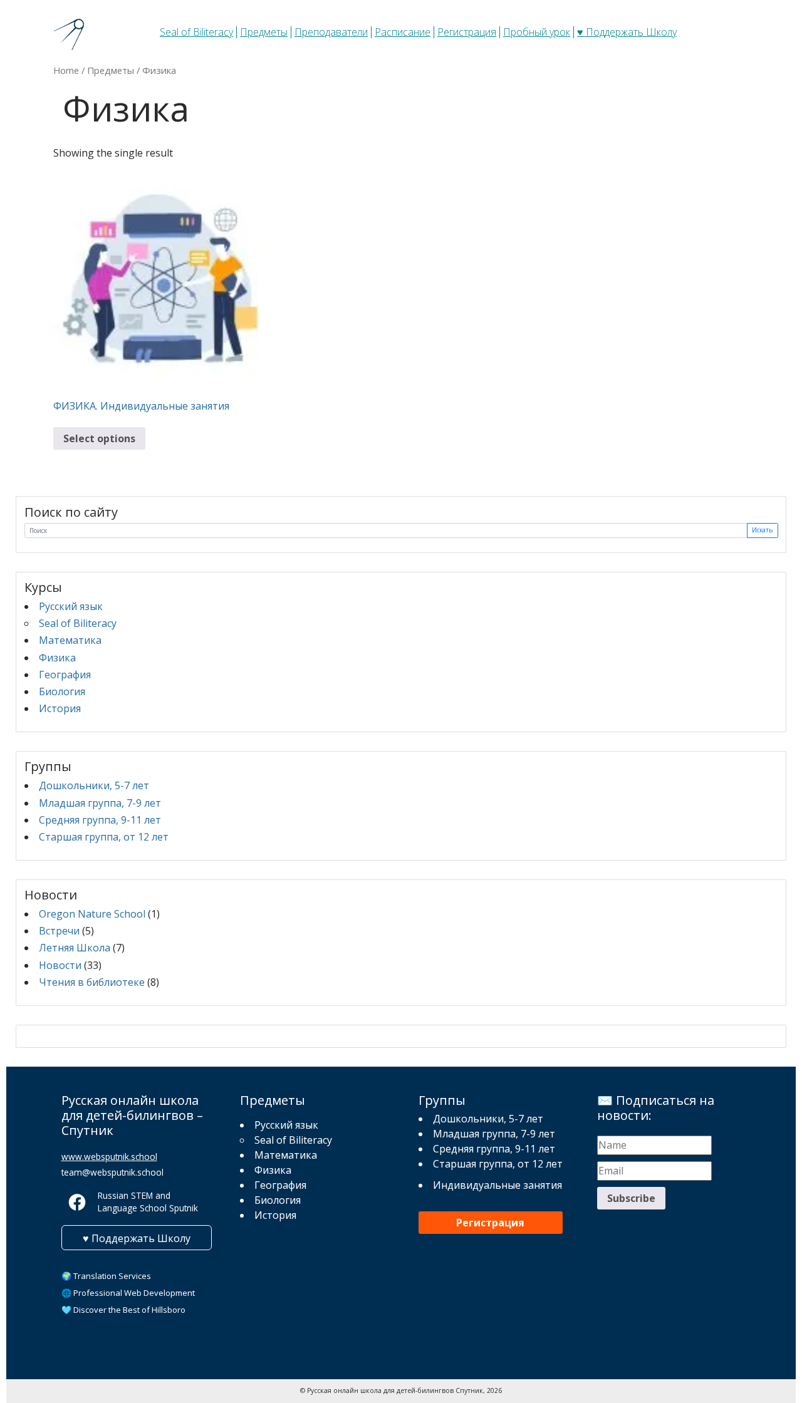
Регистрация (466, 32)
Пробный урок (536, 32)
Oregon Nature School (92, 914)
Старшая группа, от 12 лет (104, 837)
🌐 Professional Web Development (128, 1292)
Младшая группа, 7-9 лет (100, 803)
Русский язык (71, 606)
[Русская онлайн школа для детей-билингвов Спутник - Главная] (70, 34)
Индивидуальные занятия (497, 1185)
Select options (99, 438)
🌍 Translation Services (106, 1275)
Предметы (264, 32)
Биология (62, 691)
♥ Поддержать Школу (627, 32)
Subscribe (631, 1198)
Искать (762, 529)
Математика (70, 640)
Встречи (59, 931)
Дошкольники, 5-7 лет (94, 785)
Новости (60, 965)
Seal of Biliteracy (196, 32)
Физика (57, 658)
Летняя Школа (74, 948)
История (60, 708)
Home (66, 70)
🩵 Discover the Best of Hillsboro (123, 1309)
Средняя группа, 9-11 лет (100, 820)
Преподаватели (331, 32)
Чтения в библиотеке (92, 982)
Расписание (402, 32)
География (65, 674)
